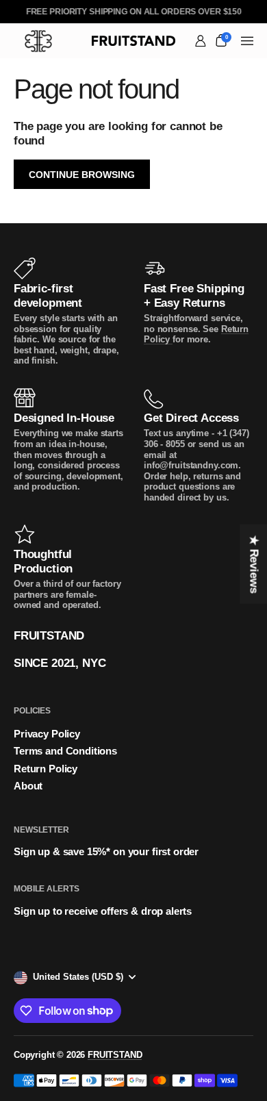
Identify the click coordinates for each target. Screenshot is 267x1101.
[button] (221, 40)
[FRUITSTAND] (134, 41)
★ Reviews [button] (253, 564)
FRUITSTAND (115, 1055)
